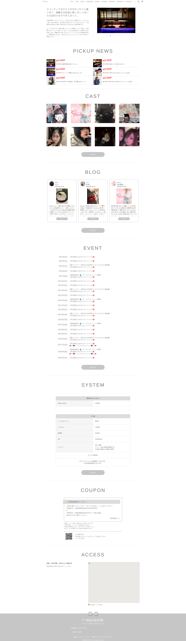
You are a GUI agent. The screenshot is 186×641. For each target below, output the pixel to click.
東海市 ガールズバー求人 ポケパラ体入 (102, 637)
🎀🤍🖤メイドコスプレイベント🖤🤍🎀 (82, 345)
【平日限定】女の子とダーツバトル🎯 (81, 257)
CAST (77, 1)
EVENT (97, 1)
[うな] (56, 136)
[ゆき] (105, 113)
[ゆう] (105, 136)
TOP (71, 1)
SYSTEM (104, 1)
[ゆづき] (81, 136)
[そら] (129, 113)
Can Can (45, 1)
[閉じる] (122, 569)
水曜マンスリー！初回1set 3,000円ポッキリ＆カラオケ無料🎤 (89, 265)
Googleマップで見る (96, 604)
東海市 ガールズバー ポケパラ (82, 637)
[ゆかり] (81, 113)
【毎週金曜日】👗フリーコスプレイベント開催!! (85, 275)
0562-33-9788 (94, 619)
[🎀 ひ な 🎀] (56, 113)
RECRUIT (112, 1)
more (93, 154)
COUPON (120, 1)
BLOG (82, 1)
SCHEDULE (89, 1)
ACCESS (128, 1)
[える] (129, 136)
